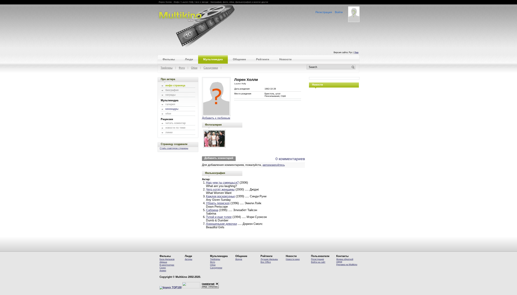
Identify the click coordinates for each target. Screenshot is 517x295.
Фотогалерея (213, 124)
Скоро (163, 267)
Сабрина (212, 210)
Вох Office (266, 262)
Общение (239, 59)
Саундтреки (211, 68)
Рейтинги (262, 59)
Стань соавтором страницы (174, 148)
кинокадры (171, 109)
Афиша (163, 262)
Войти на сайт (318, 262)
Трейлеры (166, 68)
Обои (194, 68)
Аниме (163, 270)
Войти (339, 12)
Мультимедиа (213, 59)
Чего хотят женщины (220, 189)
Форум (238, 259)
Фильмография (215, 172)
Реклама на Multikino (346, 264)
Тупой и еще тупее (219, 217)
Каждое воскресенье (220, 196)
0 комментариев (290, 159)
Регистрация (323, 12)
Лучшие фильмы (269, 259)
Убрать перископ (218, 203)
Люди (189, 59)
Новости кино (293, 259)
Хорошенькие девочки (221, 223)
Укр (356, 52)
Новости (285, 59)
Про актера (168, 79)
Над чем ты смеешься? (222, 182)
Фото (182, 68)
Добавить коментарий (218, 158)
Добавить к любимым (216, 117)
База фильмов (167, 259)
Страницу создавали (174, 144)
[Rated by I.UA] (191, 287)
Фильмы (169, 59)
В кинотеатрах (167, 265)
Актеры (188, 259)
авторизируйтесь (274, 164)
